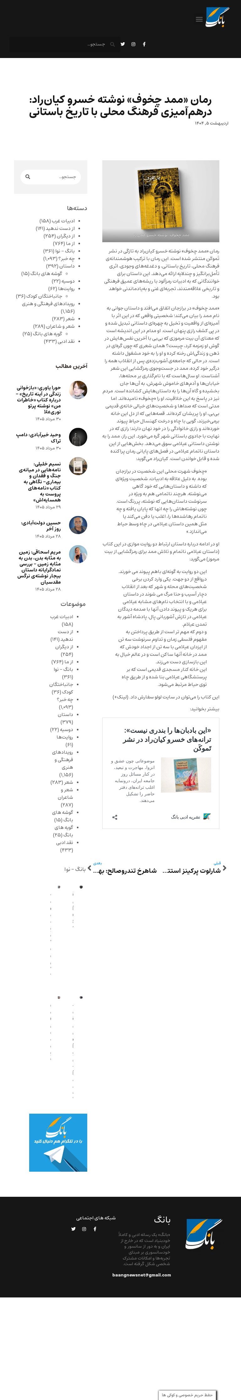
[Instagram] (133, 44)
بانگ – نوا (65, 251)
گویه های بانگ (47, 334)
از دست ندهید (60, 228)
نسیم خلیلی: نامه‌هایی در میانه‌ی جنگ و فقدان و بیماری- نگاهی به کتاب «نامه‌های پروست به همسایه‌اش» (40, 482)
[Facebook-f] (144, 44)
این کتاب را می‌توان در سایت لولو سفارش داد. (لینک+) (166, 697)
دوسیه (68, 281)
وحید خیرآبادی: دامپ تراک (38, 438)
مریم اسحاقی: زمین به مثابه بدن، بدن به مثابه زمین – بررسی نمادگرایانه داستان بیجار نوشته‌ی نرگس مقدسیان (39, 567)
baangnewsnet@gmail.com (141, 1275)
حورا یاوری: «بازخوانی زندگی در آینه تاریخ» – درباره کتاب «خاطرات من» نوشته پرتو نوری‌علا (38, 400)
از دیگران (66, 236)
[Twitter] (122, 44)
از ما (70, 243)
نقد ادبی (66, 341)
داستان (67, 266)
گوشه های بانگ (46, 274)
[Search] (27, 177)
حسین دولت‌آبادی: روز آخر (41, 526)
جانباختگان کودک (44, 296)
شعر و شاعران (60, 326)
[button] (199, 19)
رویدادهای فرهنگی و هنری (48, 304)
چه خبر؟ (66, 258)
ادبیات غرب (63, 221)
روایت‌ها (66, 289)
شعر (70, 319)
